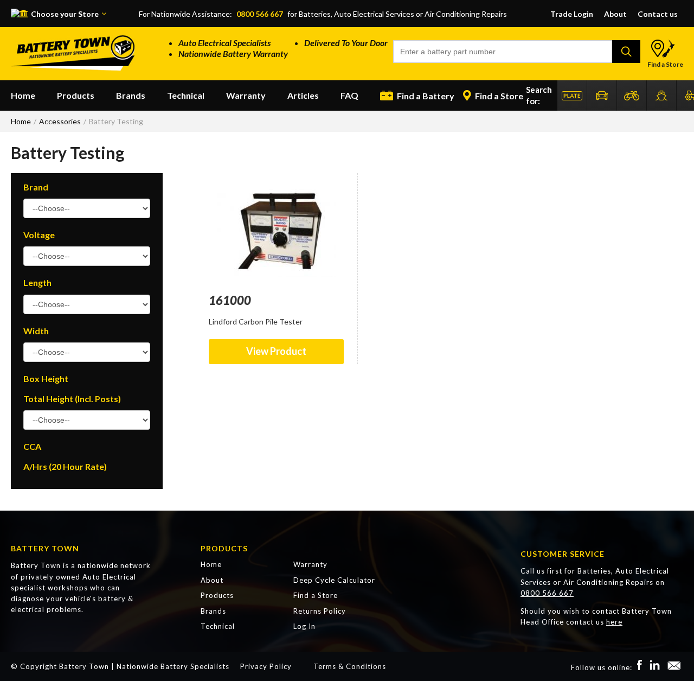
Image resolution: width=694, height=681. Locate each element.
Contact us (658, 13)
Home (23, 95)
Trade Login (571, 13)
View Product (276, 351)
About (615, 13)
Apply (626, 51)
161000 (230, 300)
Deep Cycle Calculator (334, 580)
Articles (303, 95)
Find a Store (665, 64)
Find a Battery (424, 96)
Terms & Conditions (349, 666)
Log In (304, 626)
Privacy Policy (266, 666)
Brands (130, 95)
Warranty (246, 95)
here (614, 622)
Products (75, 95)
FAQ (349, 95)
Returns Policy (319, 611)
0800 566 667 (259, 13)
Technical (185, 95)
